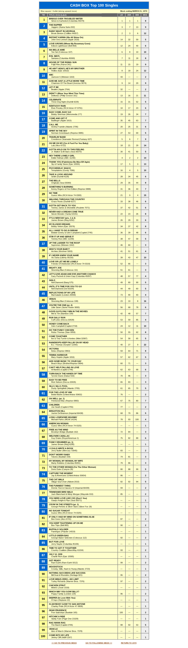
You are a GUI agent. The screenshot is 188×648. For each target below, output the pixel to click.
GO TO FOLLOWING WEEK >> (99, 643)
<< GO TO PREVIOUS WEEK (64, 643)
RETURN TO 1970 (129, 643)
